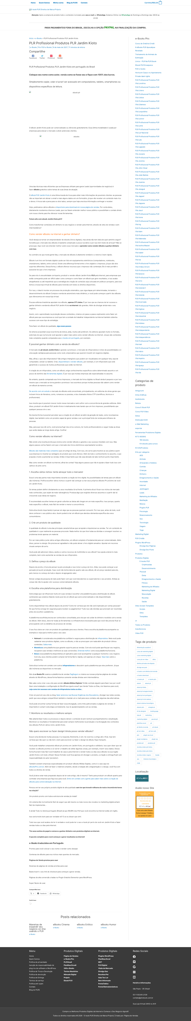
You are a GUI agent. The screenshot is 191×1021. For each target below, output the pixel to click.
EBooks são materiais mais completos (44, 451)
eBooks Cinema (61, 924)
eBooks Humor (108, 924)
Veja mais (105, 657)
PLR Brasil (68, 962)
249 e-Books (69, 968)
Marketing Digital (142, 534)
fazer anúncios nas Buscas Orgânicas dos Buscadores (77, 695)
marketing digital (142, 719)
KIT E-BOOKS (140, 437)
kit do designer (141, 711)
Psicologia (144, 511)
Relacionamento (146, 515)
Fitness (145, 583)
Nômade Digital (70, 974)
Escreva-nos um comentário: (145, 802)
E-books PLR (145, 561)
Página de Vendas (71, 956)
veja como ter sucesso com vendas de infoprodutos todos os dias (55, 689)
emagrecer (151, 707)
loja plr (139, 715)
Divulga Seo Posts (147, 550)
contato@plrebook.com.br (143, 998)
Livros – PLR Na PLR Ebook (145, 61)
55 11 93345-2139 (140, 995)
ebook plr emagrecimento (145, 691)
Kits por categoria (142, 452)
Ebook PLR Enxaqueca (144, 65)
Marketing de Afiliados (148, 496)
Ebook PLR (68, 981)
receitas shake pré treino (144, 747)
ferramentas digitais (54, 374)
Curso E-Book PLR (142, 407)
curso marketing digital (144, 655)
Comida (143, 467)
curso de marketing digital (145, 651)
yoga (138, 763)
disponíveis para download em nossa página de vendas (77, 207)
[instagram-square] (134, 973)
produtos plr (151, 743)
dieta (154, 659)
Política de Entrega (36, 978)
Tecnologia (144, 523)
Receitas (145, 598)
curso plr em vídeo (142, 659)
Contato (32, 987)
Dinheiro (143, 474)
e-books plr (140, 679)
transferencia (140, 629)
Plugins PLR (144, 508)
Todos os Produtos (142, 625)
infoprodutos (103, 638)
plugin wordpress (142, 739)
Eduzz (36, 654)
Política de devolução (37, 974)
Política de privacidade (38, 962)
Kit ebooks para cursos (149, 444)
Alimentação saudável (144, 647)
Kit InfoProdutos (141, 448)
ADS (141, 455)
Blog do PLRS (34, 990)
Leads (142, 493)
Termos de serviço (36, 981)
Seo (141, 519)
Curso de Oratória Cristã (144, 43)
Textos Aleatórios (71, 971)
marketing (148, 715)
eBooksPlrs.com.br (36, 767)
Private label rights (142, 76)
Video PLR (139, 633)
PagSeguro (74, 674)
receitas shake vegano (144, 755)
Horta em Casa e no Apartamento (148, 73)
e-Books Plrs (69, 959)
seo (138, 759)
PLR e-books (140, 69)
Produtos (138, 554)
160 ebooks (144, 440)
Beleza (138, 403)
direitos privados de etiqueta (145, 663)
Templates (144, 616)
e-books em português (70, 338)
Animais (143, 459)
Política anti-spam (36, 984)
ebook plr (148, 683)
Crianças (143, 470)
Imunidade (144, 481)
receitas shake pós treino (144, 751)
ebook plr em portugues (144, 695)
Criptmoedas (147, 565)
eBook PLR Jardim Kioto (40, 195)
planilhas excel (141, 723)
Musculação (146, 594)
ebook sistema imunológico (145, 703)
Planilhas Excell (70, 965)
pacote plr (155, 719)
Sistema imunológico (149, 759)
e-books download (143, 675)
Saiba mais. (47, 644)
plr (151, 723)
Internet (143, 485)
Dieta (144, 575)
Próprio (67, 978)
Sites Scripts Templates (144, 606)
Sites (142, 613)
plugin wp (155, 739)
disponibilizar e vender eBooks (70, 362)
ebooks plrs (140, 707)
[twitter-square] (134, 962)
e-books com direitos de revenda (147, 671)
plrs (138, 735)
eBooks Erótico (85, 924)
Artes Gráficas (140, 395)
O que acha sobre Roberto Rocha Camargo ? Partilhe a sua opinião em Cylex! (144, 813)
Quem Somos (34, 959)
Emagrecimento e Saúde (149, 478)
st (136, 621)
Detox (137, 416)
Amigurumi (139, 391)
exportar (138, 428)
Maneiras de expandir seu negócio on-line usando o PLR (37, 927)
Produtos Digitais (142, 558)
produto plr (140, 743)
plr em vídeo (140, 731)
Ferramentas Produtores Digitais (148, 432)
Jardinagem (144, 489)
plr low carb (152, 731)
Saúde (144, 601)
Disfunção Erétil (141, 420)
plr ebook (155, 727)
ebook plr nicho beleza (144, 699)
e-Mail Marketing (142, 424)
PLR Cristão (139, 538)
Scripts (142, 609)
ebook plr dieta (141, 687)
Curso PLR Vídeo (142, 412)
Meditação (144, 500)
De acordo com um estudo (39, 391)
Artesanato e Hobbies (148, 463)
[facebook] (134, 957)
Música (142, 504)
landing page (154, 711)
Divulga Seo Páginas (148, 546)
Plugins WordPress (142, 543)
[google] (134, 968)
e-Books (33, 47)
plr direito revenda (142, 727)
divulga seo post (142, 667)
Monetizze (38, 648)
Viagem (142, 526)
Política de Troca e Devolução (40, 971)
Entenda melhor (84, 651)
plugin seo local (148, 735)
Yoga (141, 530)
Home (31, 956)
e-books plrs (152, 679)
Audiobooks (140, 399)
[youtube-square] (134, 978)
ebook (139, 683)
